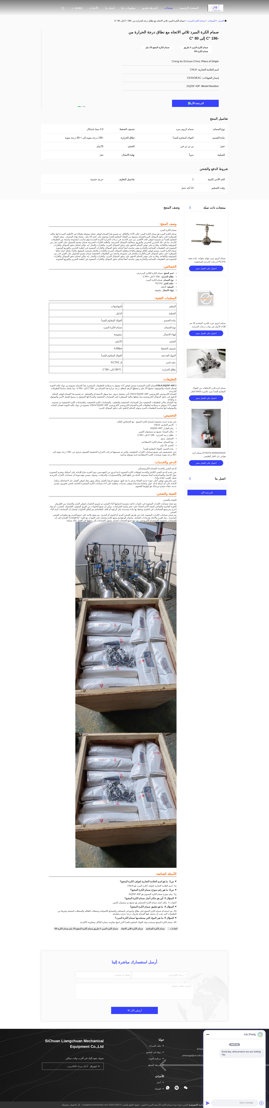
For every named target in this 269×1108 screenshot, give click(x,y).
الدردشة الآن (197, 103)
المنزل (221, 20)
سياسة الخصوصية (197, 1104)
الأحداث (93, 8)
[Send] (207, 1103)
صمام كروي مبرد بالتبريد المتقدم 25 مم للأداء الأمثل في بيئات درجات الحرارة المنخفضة (208, 326)
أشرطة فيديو (149, 8)
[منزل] (215, 8)
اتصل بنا (109, 8)
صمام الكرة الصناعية (155, 928)
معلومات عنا (128, 8)
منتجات (168, 8)
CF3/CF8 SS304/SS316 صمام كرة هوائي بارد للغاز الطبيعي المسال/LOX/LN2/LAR (209, 456)
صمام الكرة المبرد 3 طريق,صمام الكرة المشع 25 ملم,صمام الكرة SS (86, 928)
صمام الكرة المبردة (196, 20)
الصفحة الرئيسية (189, 8)
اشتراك (93, 1066)
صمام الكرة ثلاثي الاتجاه (132, 928)
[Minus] (208, 1034)
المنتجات (211, 20)
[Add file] (261, 1103)
